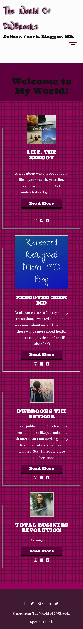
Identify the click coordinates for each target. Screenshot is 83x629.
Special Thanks (42, 622)
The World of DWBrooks (26, 18)
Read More (41, 203)
